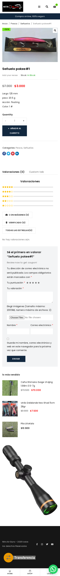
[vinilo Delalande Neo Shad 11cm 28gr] (10, 408)
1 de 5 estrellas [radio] (27, 282)
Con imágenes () (18, 214)
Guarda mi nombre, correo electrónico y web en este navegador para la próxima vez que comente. (29, 346)
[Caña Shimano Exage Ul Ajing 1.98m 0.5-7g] (10, 388)
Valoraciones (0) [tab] (13, 172)
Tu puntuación (16, 282)
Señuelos (25, 23)
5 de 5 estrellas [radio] (39, 282)
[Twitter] (47, 544)
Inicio (5, 23)
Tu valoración (15, 288)
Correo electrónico (41, 325)
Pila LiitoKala (27, 423)
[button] (55, 30)
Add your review (10, 75)
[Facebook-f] (37, 544)
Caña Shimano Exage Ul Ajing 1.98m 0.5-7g (37, 384)
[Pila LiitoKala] (10, 429)
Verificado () (16, 222)
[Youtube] (52, 544)
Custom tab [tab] (36, 172)
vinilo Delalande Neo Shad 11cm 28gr (38, 404)
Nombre (12, 325)
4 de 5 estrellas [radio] (36, 282)
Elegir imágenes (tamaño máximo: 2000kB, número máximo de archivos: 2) (29, 308)
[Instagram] (42, 544)
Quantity (7, 114)
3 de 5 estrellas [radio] (33, 282)
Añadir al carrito (15, 131)
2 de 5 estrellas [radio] (30, 282)
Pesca (14, 23)
